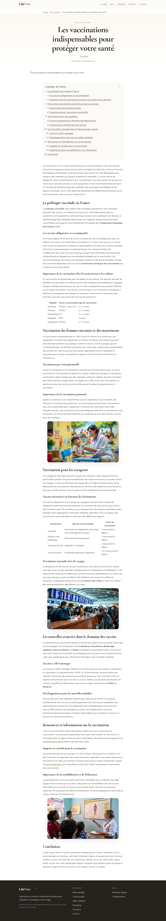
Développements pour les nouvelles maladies (71, 137)
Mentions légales (119, 892)
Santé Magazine (53, 764)
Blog (112, 4)
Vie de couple (78, 896)
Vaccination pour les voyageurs (63, 116)
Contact (143, 4)
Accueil (104, 4)
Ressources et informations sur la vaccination (69, 141)
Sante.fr (114, 738)
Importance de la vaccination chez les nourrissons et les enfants (80, 99)
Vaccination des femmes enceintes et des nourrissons (73, 104)
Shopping (121, 4)
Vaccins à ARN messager (62, 133)
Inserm (119, 760)
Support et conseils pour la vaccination (68, 146)
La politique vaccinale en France (63, 91)
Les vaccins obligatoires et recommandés (69, 95)
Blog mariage (55, 12)
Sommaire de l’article (56, 87)
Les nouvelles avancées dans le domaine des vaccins (73, 129)
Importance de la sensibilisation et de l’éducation (73, 150)
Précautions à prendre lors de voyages (68, 125)
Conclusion (53, 154)
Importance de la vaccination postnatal (69, 112)
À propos (132, 4)
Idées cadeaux (79, 901)
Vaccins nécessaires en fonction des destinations (73, 120)
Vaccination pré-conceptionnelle (65, 108)
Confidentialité (118, 896)
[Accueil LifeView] (27, 4)
